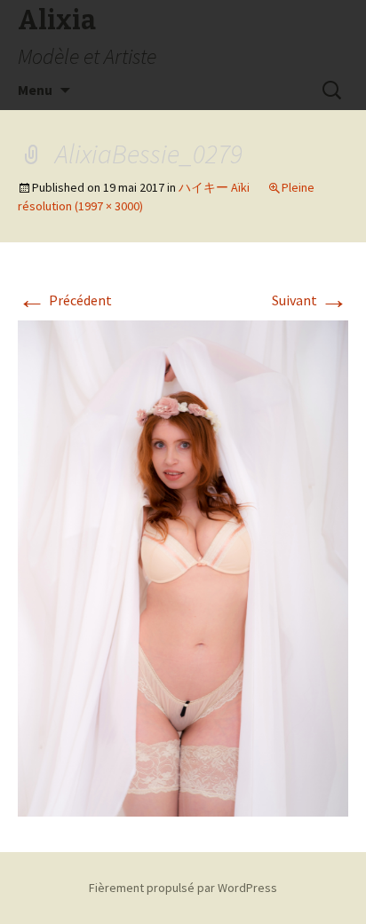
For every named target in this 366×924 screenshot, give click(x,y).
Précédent (65, 300)
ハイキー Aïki (214, 187)
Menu (35, 90)
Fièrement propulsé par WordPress (183, 888)
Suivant (310, 300)
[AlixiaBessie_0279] (183, 566)
